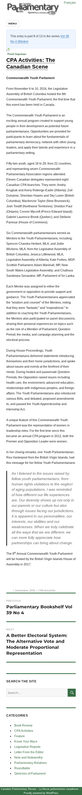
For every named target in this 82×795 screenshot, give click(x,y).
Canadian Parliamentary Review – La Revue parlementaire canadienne (39, 789)
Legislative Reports (27, 746)
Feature (19, 736)
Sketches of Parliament (30, 773)
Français (70, 2)
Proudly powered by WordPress (41, 793)
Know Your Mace (25, 741)
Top (77, 789)
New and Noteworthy (28, 757)
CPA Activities (47, 590)
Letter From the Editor (28, 752)
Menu (12, 23)
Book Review (23, 725)
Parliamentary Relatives (30, 762)
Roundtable (22, 768)
